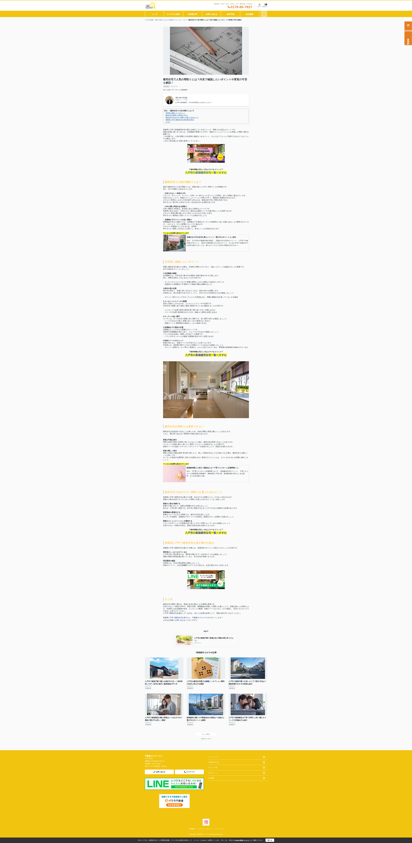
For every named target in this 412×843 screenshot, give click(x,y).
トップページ (212, 757)
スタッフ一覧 (212, 767)
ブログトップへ (206, 739)
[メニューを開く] (264, 14)
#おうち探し (167, 90)
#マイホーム (176, 90)
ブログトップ (212, 773)
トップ (154, 14)
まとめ (168, 122)
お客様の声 (192, 14)
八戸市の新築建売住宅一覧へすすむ (206, 172)
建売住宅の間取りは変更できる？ (177, 115)
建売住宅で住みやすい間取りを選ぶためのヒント (182, 117)
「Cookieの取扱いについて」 (241, 840)
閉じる (270, 840)
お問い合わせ (211, 14)
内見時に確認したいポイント (175, 113)
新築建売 (166, 86)
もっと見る (206, 734)
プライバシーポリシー (205, 829)
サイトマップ (219, 829)
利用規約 (192, 829)
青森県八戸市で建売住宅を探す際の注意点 (180, 120)
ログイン (259, 6)
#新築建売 (184, 90)
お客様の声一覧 (213, 762)
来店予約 (230, 14)
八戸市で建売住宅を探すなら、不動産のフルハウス (188, 617)
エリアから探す (173, 14)
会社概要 (249, 14)
